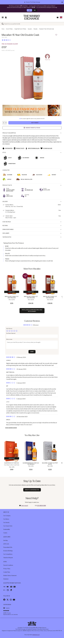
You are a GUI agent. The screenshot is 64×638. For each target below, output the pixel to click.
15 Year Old (29, 190)
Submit (32, 351)
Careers (5, 533)
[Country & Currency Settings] (61, 17)
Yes (29, 10)
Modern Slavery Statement (10, 575)
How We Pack (6, 222)
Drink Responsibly (8, 229)
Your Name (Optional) (10, 333)
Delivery (5, 201)
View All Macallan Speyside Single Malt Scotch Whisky (32, 310)
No (35, 10)
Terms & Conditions (8, 565)
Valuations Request (8, 557)
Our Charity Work (7, 526)
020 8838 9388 (41, 505)
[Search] (3, 24)
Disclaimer (5, 233)
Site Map (5, 540)
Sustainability (6, 529)
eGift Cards (6, 544)
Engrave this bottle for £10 (33, 127)
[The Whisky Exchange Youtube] (14, 600)
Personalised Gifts (7, 547)
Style (4, 152)
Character (5, 170)
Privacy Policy (6, 568)
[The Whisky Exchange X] (8, 600)
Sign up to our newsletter (32, 489)
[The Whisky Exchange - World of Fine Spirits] (31, 17)
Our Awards (6, 522)
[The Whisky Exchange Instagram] (11, 600)
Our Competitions (7, 554)
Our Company (6, 515)
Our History (6, 519)
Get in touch (24, 505)
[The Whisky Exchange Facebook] (4, 600)
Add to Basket (35, 122)
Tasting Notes (6, 237)
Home (3, 29)
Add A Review (9, 328)
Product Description (9, 133)
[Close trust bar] (62, 2)
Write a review (9, 339)
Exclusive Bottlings (7, 550)
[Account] (6, 17)
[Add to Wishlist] (56, 35)
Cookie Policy (6, 572)
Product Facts (7, 185)
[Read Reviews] (10, 40)
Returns (5, 225)
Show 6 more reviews (11, 427)
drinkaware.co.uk (36, 634)
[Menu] (3, 17)
